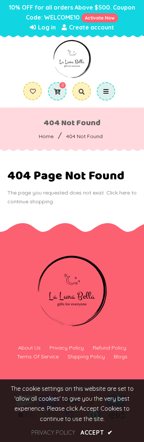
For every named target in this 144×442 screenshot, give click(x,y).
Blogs (120, 356)
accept (96, 432)
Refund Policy (109, 347)
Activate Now (99, 18)
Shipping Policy (86, 356)
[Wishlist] (33, 91)
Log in (46, 27)
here (124, 192)
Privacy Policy (66, 347)
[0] (54, 92)
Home (46, 136)
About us (29, 347)
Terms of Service (38, 356)
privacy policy (53, 432)
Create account (91, 27)
